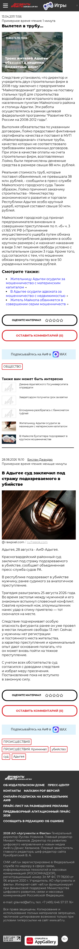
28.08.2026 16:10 (13, 459)
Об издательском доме (24, 785)
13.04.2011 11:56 (12, 16)
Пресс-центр (58, 785)
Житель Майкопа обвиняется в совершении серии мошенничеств (36, 302)
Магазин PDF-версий (42, 791)
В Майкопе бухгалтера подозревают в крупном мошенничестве (43, 438)
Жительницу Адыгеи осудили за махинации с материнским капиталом (43, 425)
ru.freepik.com (37, 542)
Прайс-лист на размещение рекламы (35, 806)
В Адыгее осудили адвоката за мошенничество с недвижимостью (35, 294)
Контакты (12, 791)
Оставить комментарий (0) (39, 335)
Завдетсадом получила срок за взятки (43, 397)
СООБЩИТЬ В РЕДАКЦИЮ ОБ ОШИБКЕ (33, 821)
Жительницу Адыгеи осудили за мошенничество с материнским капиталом (35, 283)
